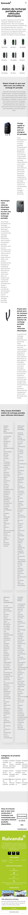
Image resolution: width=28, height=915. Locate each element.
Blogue (10, 862)
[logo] (6, 2)
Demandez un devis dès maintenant (22, 817)
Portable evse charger (24, 772)
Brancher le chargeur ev (18, 781)
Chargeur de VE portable (5, 772)
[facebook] (9, 853)
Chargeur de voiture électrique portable (11, 764)
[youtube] (13, 853)
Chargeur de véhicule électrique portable (24, 764)
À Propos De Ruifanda (4, 861)
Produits (11, 860)
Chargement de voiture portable (5, 781)
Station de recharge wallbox (24, 781)
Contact (24, 860)
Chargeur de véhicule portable (11, 781)
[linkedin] (17, 853)
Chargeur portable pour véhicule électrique (5, 764)
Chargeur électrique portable (18, 762)
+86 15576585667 (14, 870)
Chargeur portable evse (18, 772)
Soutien (17, 860)
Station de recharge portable (11, 773)
